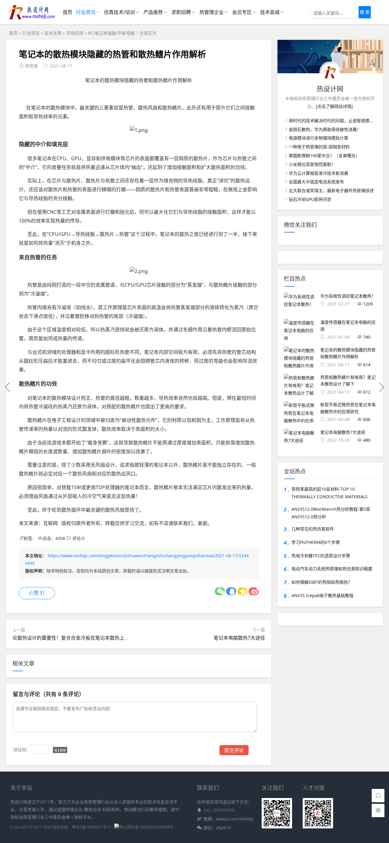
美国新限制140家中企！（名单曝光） (324, 155)
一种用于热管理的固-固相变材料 (319, 147)
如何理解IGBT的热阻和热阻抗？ (321, 582)
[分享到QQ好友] (231, 591)
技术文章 (52, 33)
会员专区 (242, 12)
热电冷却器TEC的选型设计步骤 (320, 555)
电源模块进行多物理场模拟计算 (318, 138)
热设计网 (60, 827)
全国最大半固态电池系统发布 (316, 182)
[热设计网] (30, 18)
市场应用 (74, 33)
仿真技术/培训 (119, 12)
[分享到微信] (220, 591)
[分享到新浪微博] (254, 591)
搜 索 (365, 12)
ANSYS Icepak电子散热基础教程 (322, 595)
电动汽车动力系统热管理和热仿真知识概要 (331, 569)
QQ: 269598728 (218, 810)
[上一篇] (7, 387)
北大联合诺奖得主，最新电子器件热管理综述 (331, 190)
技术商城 (270, 12)
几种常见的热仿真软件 (312, 529)
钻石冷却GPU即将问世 (310, 199)
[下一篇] (381, 387)
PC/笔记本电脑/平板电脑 (111, 33)
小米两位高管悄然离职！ (312, 164)
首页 (67, 12)
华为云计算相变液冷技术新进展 (318, 173)
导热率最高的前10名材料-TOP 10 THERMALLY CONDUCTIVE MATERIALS (329, 492)
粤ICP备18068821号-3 (91, 827)
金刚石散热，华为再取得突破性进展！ (325, 129)
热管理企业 (211, 12)
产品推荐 (153, 12)
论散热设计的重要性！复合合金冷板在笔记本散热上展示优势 (78, 637)
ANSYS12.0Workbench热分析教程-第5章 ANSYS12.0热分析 (330, 513)
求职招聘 (181, 12)
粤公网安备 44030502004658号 (146, 827)
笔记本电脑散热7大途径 (239, 637)
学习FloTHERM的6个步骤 (315, 542)
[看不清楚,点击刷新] (60, 750)
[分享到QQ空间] (242, 591)
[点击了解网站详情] (334, 106)
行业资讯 (85, 12)
